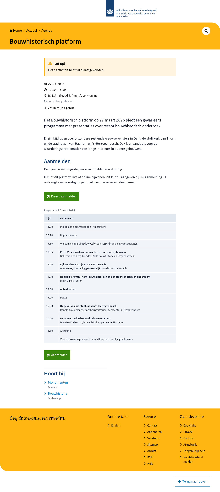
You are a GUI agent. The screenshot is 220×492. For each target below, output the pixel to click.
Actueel (31, 31)
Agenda (46, 31)
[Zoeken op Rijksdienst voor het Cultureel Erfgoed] (206, 31)
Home (17, 31)
